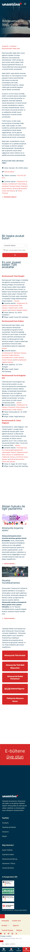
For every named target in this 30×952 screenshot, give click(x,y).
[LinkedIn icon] (12, 934)
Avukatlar (13, 46)
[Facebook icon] (1, 934)
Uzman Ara (16, 921)
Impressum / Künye (8, 863)
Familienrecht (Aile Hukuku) (17, 184)
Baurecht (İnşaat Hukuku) (10, 355)
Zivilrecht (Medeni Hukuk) (18, 310)
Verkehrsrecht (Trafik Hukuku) (12, 409)
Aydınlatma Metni (8, 854)
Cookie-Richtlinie (8, 868)
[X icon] (16, 934)
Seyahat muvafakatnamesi (11, 581)
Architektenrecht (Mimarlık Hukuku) (14, 353)
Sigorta (16, 925)
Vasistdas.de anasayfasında (11, 640)
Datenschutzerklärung (9, 859)
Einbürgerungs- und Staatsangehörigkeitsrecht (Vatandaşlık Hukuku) (14, 450)
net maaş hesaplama (9, 645)
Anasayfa (5, 46)
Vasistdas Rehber (8, 628)
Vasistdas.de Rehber (9, 827)
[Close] (1, 941)
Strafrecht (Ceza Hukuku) (17, 407)
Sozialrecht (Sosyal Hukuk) (11, 186)
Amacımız (5, 832)
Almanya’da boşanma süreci (12, 529)
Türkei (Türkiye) (7, 360)
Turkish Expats (7, 930)
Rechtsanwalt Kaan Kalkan (13, 321)
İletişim (4, 836)
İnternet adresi (9, 172)
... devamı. (16, 301)
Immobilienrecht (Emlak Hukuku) (13, 357)
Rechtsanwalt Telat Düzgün (13, 276)
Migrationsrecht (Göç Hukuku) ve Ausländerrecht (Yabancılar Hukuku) (15, 455)
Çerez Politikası (7, 850)
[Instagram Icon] (8, 934)
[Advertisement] (15, 216)
